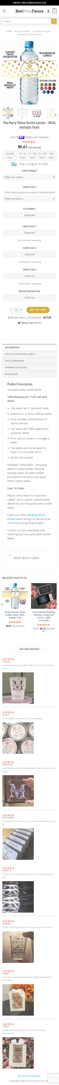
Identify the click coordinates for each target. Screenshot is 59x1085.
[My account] (48, 11)
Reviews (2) (11, 374)
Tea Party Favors (42, 31)
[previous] (7, 72)
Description (12, 347)
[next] (51, 72)
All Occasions (22, 31)
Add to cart (38, 310)
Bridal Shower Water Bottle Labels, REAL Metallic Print (15, 615)
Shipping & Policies (16, 367)
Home (9, 31)
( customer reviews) (29, 142)
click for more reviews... (29, 1075)
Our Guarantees (14, 361)
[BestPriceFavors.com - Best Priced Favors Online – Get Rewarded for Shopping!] (30, 10)
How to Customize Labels (20, 354)
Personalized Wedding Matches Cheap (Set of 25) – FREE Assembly (44, 616)
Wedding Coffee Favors (29, 34)
